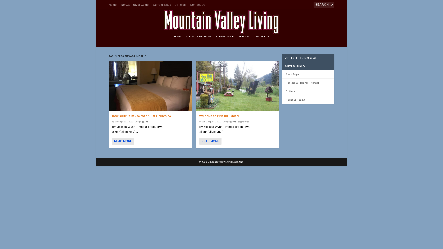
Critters (290, 91)
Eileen (118, 122)
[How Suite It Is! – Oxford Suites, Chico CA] (150, 86)
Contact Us (197, 4)
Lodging (139, 122)
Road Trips (292, 74)
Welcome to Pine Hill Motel (219, 116)
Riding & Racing (295, 100)
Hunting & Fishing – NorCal (302, 82)
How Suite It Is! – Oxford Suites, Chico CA (141, 116)
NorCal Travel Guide (135, 4)
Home (113, 4)
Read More (123, 141)
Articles (180, 4)
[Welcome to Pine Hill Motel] (237, 86)
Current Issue (162, 4)
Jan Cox (206, 122)
